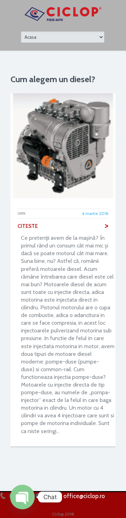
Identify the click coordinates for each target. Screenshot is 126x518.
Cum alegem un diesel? (52, 79)
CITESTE (63, 226)
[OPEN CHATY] (22, 497)
